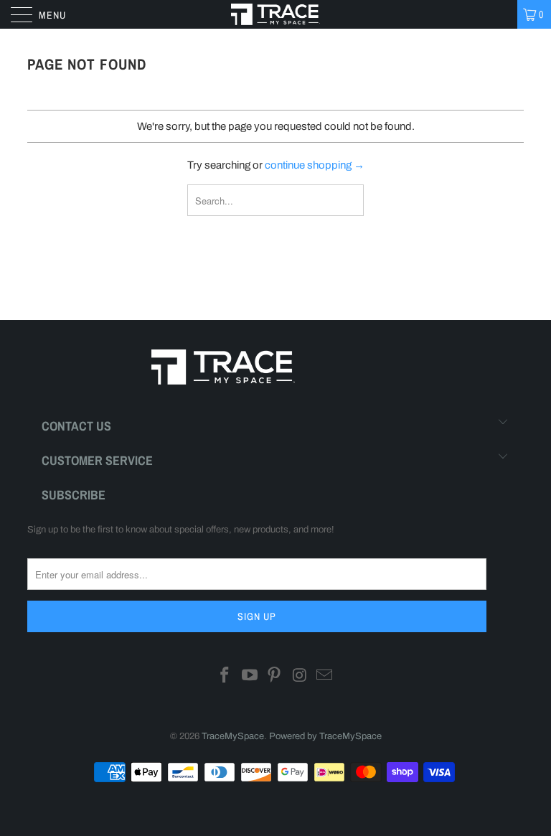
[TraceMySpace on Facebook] (225, 677)
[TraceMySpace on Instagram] (300, 677)
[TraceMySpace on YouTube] (249, 677)
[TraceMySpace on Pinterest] (275, 677)
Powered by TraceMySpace (325, 736)
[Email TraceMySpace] (325, 677)
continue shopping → (314, 165)
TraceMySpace (233, 736)
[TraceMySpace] (275, 14)
